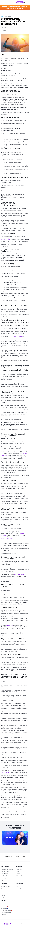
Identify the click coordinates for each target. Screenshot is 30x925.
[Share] (8, 54)
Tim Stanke (3, 27)
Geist (2, 16)
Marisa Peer (3, 30)
